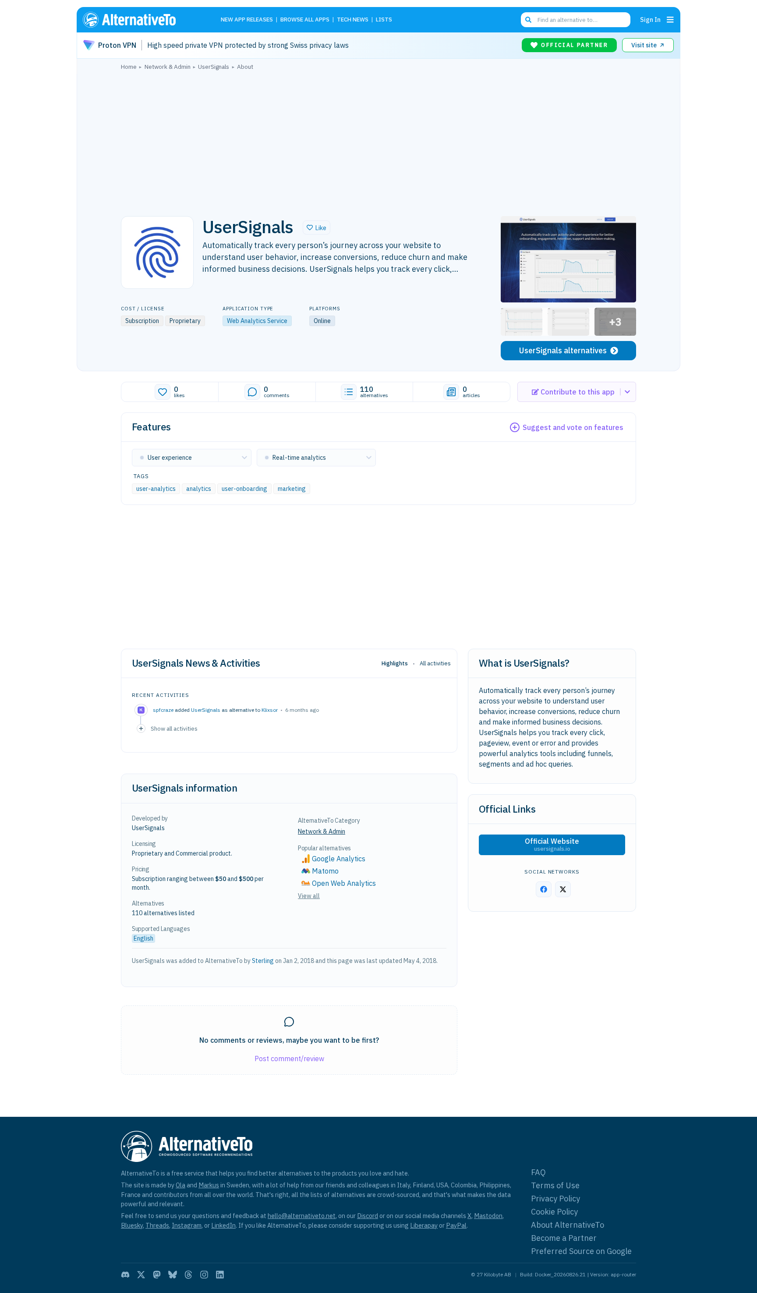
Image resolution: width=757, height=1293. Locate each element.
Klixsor (270, 710)
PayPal (456, 1225)
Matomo (325, 871)
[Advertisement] (378, 140)
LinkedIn (223, 1225)
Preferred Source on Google (581, 1251)
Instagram (187, 1225)
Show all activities (174, 728)
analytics (198, 489)
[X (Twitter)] (141, 1274)
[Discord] (125, 1274)
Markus (208, 1185)
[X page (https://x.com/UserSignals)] (563, 889)
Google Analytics (338, 858)
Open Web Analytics (344, 883)
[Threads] (188, 1274)
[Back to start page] (142, 20)
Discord (367, 1215)
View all (309, 896)
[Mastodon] (156, 1274)
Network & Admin (321, 831)
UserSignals (205, 710)
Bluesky (132, 1225)
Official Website (552, 845)
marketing (292, 489)
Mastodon (488, 1215)
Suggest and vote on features (573, 427)
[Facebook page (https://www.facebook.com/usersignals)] (544, 889)
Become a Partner (564, 1238)
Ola (180, 1185)
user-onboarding (244, 489)
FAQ (538, 1172)
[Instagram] (204, 1274)
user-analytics (156, 489)
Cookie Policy (554, 1212)
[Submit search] (528, 20)
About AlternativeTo (567, 1225)
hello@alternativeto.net (302, 1215)
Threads (157, 1225)
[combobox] (575, 19)
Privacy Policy (555, 1199)
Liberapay (424, 1225)
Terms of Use (555, 1185)
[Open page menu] (670, 20)
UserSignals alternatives (563, 350)
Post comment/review (289, 1058)
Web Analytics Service (257, 321)
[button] (316, 227)
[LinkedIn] (220, 1274)
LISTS (384, 20)
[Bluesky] (172, 1274)
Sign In (650, 19)
